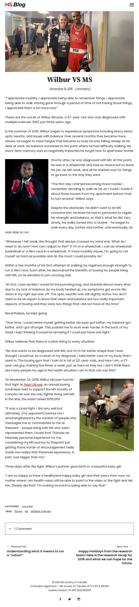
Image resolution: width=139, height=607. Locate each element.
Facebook (60, 598)
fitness (18, 511)
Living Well (27, 506)
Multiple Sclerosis (41, 511)
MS (26, 511)
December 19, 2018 (61, 88)
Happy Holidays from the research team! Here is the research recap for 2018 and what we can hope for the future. (102, 555)
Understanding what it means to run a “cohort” (35, 551)
